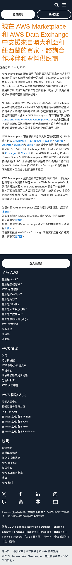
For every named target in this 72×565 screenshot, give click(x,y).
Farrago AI (34, 140)
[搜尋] (56, 4)
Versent (25, 153)
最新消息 (7, 329)
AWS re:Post (9, 462)
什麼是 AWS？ (10, 279)
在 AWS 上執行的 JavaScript (18, 431)
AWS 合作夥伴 (10, 385)
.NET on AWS (10, 411)
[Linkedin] (44, 495)
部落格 (6, 334)
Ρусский (18, 536)
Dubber (18, 144)
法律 (4, 477)
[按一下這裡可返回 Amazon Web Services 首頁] (9, 4)
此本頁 (19, 220)
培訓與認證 (8, 360)
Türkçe (6, 536)
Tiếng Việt (59, 531)
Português (45, 531)
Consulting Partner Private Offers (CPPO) (26, 119)
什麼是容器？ (9, 299)
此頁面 (6, 211)
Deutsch (46, 526)
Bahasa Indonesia (27, 526)
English (58, 526)
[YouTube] (27, 502)
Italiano (31, 531)
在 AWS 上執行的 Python (16, 416)
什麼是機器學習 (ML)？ (15, 319)
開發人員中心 (9, 401)
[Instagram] (61, 495)
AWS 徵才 (7, 482)
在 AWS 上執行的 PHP (15, 426)
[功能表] (64, 4)
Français (19, 531)
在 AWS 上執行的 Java (15, 421)
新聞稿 (6, 339)
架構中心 (7, 370)
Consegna (11, 153)
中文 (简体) (60, 536)
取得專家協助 (9, 452)
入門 (4, 355)
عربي (11, 526)
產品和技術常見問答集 (15, 375)
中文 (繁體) (8, 541)
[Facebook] (27, 495)
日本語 (37, 536)
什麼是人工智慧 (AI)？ (15, 309)
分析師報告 (8, 380)
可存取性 (18, 551)
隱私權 (6, 551)
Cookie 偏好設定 (48, 551)
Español (6, 531)
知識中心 (7, 467)
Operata (6, 144)
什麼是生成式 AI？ (12, 314)
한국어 (47, 536)
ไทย (27, 536)
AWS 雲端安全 (10, 324)
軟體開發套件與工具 (13, 406)
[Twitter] (10, 495)
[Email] (61, 502)
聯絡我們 (7, 447)
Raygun (47, 140)
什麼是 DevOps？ (12, 294)
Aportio (59, 140)
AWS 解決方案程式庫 (14, 365)
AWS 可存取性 (10, 289)
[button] (18, 14)
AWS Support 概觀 (12, 472)
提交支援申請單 (11, 457)
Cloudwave (19, 140)
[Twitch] (10, 502)
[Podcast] (44, 502)
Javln (30, 144)
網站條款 (31, 551)
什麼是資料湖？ (11, 304)
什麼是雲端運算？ (12, 284)
